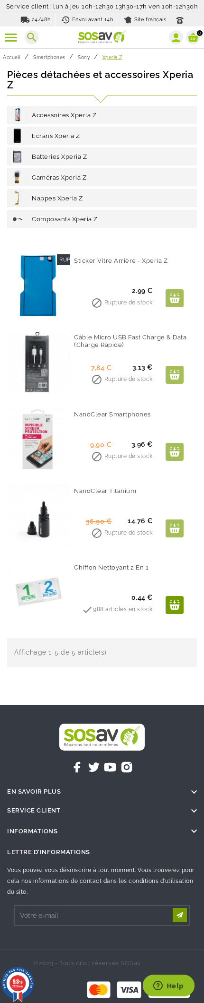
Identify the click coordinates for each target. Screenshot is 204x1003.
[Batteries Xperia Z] (17, 156)
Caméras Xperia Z (59, 177)
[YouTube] (110, 767)
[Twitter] (94, 767)
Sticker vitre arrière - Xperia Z (120, 260)
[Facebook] (77, 767)
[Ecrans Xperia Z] (17, 136)
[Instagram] (127, 767)
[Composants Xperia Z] (17, 219)
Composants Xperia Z (65, 219)
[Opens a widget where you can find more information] (168, 986)
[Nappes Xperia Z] (17, 198)
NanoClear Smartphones (112, 414)
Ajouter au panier (175, 298)
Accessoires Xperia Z (64, 115)
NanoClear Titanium (105, 490)
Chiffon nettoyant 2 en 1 (111, 567)
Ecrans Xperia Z (56, 135)
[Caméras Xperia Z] (17, 177)
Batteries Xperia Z (59, 156)
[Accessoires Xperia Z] (17, 115)
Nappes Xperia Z (57, 198)
